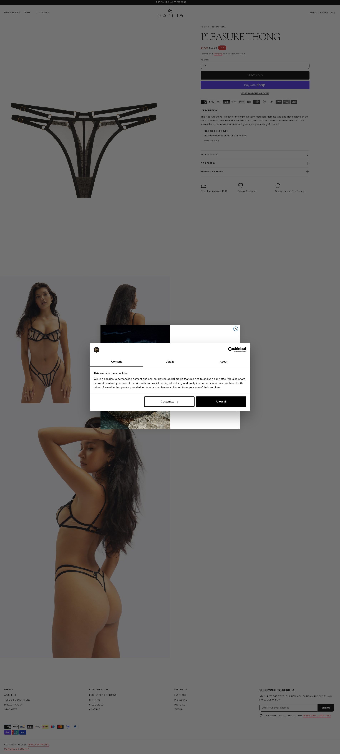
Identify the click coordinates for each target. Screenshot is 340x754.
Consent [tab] (116, 361)
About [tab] (224, 361)
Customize (167, 401)
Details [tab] (170, 361)
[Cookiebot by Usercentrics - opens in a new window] (230, 349)
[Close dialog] (236, 329)
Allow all (221, 401)
